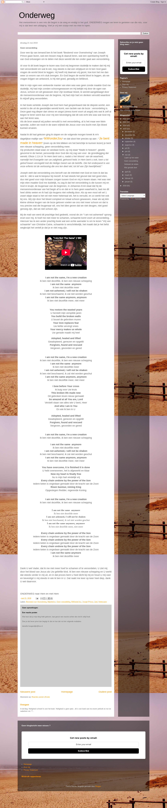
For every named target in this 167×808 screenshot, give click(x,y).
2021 (125, 122)
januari (127, 182)
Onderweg (37, 15)
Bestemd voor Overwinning (36, 602)
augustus (128, 145)
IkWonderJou (53, 138)
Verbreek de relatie (131, 164)
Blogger (98, 786)
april (127, 172)
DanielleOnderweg (130, 107)
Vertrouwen (102, 602)
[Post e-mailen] (37, 598)
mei (126, 155)
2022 (125, 119)
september (129, 142)
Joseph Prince (87, 602)
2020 (125, 125)
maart (127, 175)
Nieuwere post (27, 692)
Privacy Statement (129, 87)
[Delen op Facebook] (49, 598)
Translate (138, 199)
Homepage (67, 692)
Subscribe (133, 69)
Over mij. (125, 84)
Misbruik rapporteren (31, 776)
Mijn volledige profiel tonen (130, 110)
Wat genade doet (130, 168)
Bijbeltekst (52, 602)
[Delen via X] (46, 598)
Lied (95, 602)
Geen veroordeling (63, 602)
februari (128, 178)
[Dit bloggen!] (44, 598)
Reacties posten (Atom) (41, 697)
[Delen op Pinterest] (51, 598)
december (129, 132)
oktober (128, 138)
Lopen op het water (131, 158)
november (129, 135)
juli (126, 148)
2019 (125, 129)
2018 (125, 186)
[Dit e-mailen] (41, 598)
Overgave (24, 705)
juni (126, 151)
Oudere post (105, 692)
